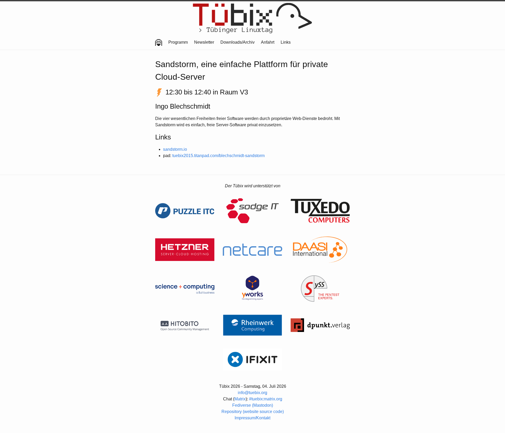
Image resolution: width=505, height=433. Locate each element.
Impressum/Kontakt (252, 418)
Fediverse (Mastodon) (252, 405)
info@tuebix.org (252, 392)
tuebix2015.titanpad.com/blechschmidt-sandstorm (218, 155)
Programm (178, 42)
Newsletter (204, 42)
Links (286, 42)
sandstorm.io (175, 149)
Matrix (240, 399)
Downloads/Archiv (237, 42)
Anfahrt (267, 42)
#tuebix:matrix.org (265, 399)
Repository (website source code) (252, 411)
